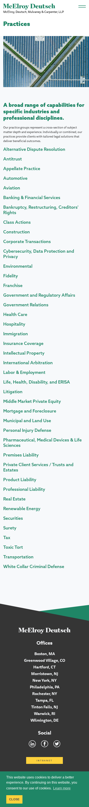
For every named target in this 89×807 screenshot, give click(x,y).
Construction (16, 231)
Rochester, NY (44, 694)
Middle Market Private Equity (32, 401)
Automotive (15, 178)
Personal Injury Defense (27, 430)
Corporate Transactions (27, 241)
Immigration (15, 333)
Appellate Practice (21, 168)
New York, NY (44, 680)
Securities (13, 518)
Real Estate (14, 499)
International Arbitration (28, 362)
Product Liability (19, 479)
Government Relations (25, 304)
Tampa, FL (44, 700)
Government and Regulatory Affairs (39, 295)
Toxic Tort (13, 547)
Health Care (15, 314)
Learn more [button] (62, 788)
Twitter (57, 743)
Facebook (44, 743)
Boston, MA (44, 654)
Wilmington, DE (44, 720)
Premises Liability (21, 455)
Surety (9, 527)
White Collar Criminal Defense (33, 566)
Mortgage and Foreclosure (29, 411)
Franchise (12, 285)
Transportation (18, 556)
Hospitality (14, 324)
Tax (6, 537)
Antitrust (12, 159)
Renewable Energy (21, 508)
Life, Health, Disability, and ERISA (36, 382)
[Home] (45, 630)
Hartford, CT (44, 667)
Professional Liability (24, 489)
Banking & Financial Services (31, 197)
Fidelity (10, 275)
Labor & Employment (24, 372)
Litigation (12, 391)
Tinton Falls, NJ (44, 707)
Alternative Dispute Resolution (34, 149)
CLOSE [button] (14, 799)
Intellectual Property (23, 353)
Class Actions (17, 222)
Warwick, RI (44, 713)
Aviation (11, 187)
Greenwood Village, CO (44, 660)
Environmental (17, 266)
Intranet (44, 760)
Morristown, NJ (44, 674)
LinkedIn (32, 743)
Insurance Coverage (23, 343)
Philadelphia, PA (44, 687)
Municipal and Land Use (27, 420)
